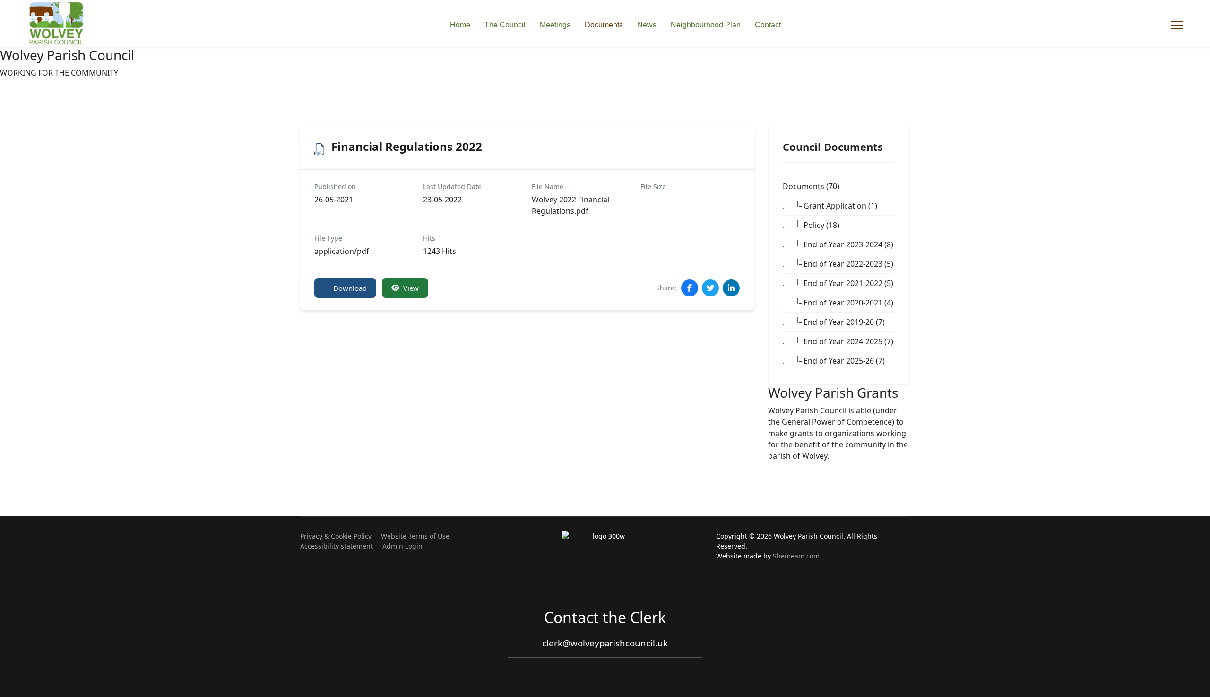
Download (350, 288)
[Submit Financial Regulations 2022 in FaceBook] (689, 287)
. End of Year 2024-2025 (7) (838, 341)
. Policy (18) (811, 224)
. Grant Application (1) (830, 205)
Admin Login (402, 545)
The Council (505, 25)
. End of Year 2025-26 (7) (834, 360)
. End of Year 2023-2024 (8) (838, 244)
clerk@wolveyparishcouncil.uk (605, 643)
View (411, 288)
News (647, 25)
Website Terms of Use (415, 535)
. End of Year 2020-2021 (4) (838, 302)
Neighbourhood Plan (706, 25)
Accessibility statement (336, 545)
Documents (604, 25)
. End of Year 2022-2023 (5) (838, 263)
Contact (768, 25)
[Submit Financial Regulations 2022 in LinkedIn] (731, 287)
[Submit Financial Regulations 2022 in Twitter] (710, 287)
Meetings (555, 25)
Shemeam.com (796, 555)
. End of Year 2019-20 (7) (834, 321)
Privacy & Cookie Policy (336, 535)
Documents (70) (811, 186)
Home (460, 25)
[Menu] (1177, 25)
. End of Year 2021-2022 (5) (838, 282)
